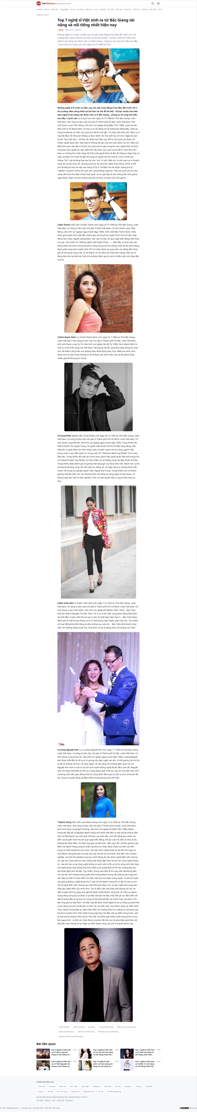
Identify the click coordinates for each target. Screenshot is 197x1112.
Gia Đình (39, 9)
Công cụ (48, 1100)
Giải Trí (46, 9)
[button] (152, 3)
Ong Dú (41, 1092)
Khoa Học (127, 9)
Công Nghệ (64, 9)
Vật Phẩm (107, 1086)
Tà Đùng (139, 1086)
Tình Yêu (145, 9)
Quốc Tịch (41, 1086)
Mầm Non (62, 1086)
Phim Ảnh (54, 9)
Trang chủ (39, 15)
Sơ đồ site (60, 1100)
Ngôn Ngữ (85, 1086)
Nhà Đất (103, 9)
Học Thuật (74, 1086)
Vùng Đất (148, 1086)
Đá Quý (118, 1086)
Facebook (69, 1100)
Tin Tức (160, 9)
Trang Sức (128, 1086)
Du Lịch (72, 9)
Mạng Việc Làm (88, 1092)
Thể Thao (136, 9)
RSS (53, 1100)
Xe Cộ (96, 9)
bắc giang (91, 1027)
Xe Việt (100, 1092)
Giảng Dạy (96, 1086)
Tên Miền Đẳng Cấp (114, 1092)
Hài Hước (153, 9)
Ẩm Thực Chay (62, 1092)
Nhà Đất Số (75, 1092)
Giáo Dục (89, 9)
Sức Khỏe (80, 9)
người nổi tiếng (64, 1027)
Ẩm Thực (111, 9)
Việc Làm (119, 9)
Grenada (52, 1086)
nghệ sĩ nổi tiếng (79, 1027)
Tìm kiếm (39, 1100)
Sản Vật (50, 1092)
